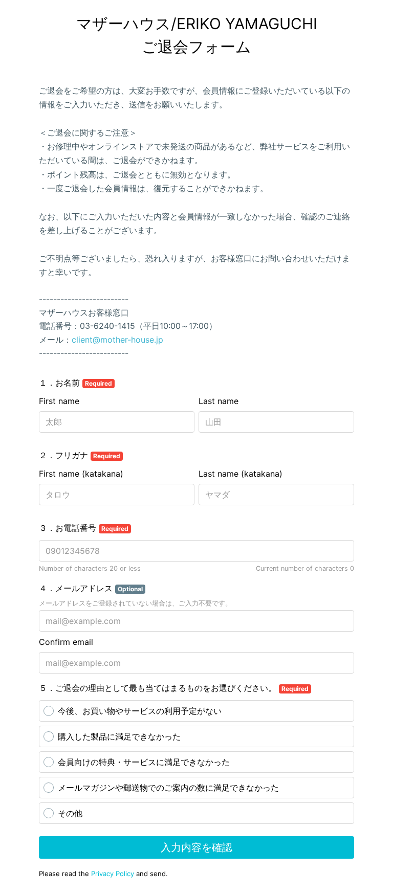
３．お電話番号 (83, 528)
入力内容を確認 (196, 847)
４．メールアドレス (91, 588)
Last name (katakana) (240, 473)
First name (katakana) (81, 473)
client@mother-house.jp (117, 339)
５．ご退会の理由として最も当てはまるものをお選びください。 (174, 688)
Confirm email (66, 642)
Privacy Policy (112, 873)
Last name (218, 401)
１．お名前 (75, 382)
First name (59, 401)
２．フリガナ (79, 455)
